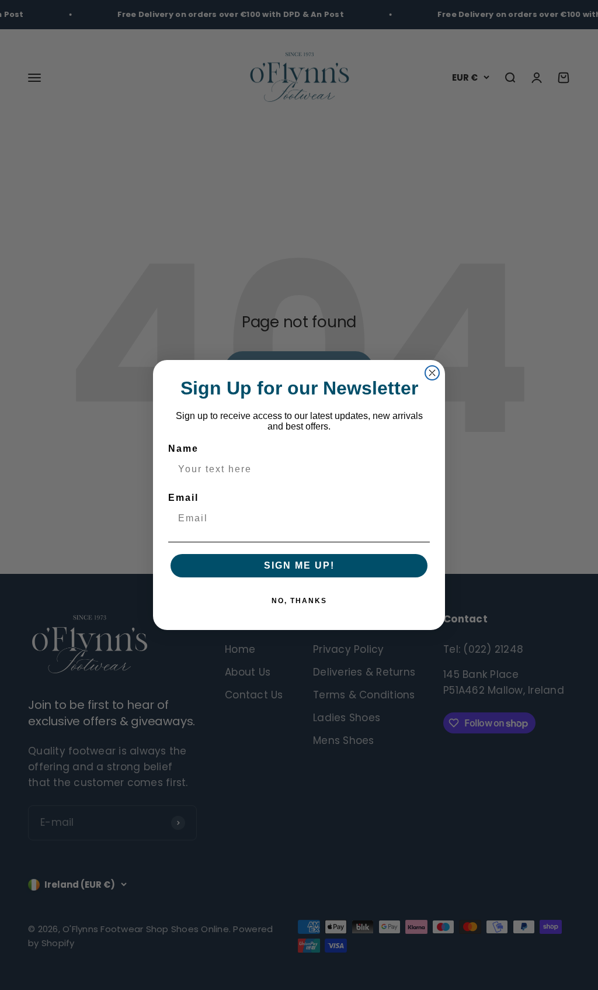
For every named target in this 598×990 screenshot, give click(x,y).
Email (183, 498)
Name (183, 449)
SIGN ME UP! (299, 565)
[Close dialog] (432, 373)
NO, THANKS (299, 601)
